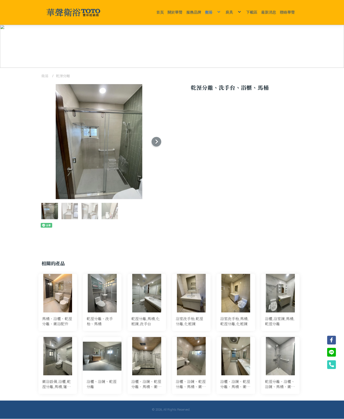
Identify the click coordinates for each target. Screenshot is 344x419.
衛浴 (44, 76)
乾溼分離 (63, 76)
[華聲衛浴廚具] (73, 12)
